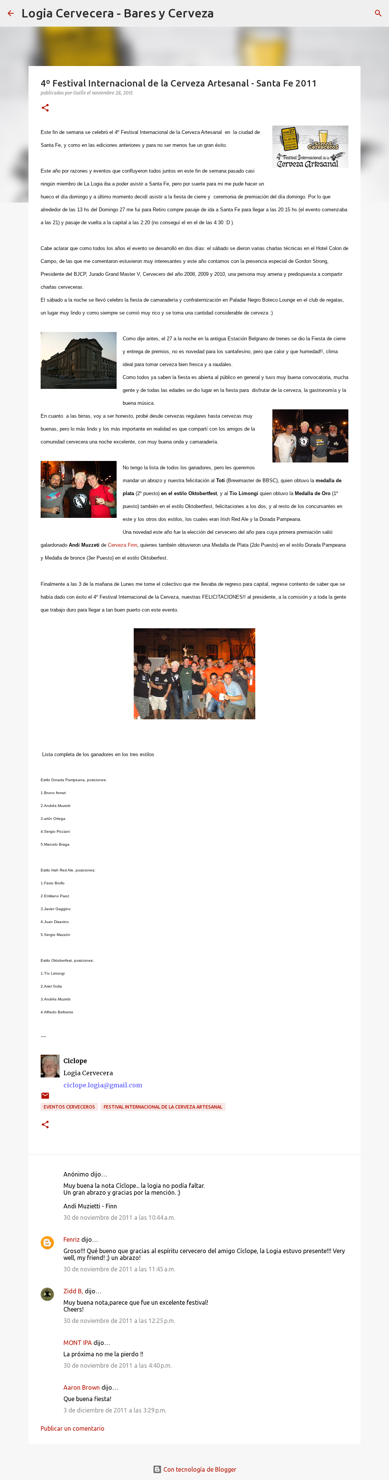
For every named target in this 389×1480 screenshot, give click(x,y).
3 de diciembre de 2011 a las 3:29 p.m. (114, 1410)
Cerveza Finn (122, 545)
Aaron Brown (81, 1387)
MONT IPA (77, 1342)
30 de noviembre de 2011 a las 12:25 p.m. (119, 1320)
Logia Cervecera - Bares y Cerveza (117, 13)
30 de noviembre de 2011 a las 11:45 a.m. (119, 1269)
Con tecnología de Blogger (199, 1469)
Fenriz (71, 1239)
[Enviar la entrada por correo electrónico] (45, 1098)
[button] (45, 108)
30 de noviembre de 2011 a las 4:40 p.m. (117, 1365)
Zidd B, (73, 1291)
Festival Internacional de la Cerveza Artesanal (163, 1106)
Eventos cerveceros (69, 1106)
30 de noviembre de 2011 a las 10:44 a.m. (119, 1217)
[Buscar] (224, 13)
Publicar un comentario (72, 1428)
